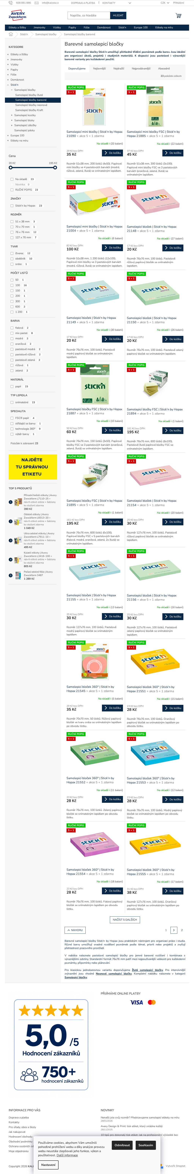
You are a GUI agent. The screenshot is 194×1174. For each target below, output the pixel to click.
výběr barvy (24, 434)
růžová (21, 365)
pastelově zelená (27, 360)
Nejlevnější (99, 68)
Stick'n (14, 85)
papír (21, 386)
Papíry (14, 69)
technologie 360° (28, 429)
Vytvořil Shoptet (175, 1166)
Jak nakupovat (17, 1132)
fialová (21, 328)
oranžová (23, 344)
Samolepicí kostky (25, 115)
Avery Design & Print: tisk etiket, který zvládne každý (132, 1126)
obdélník (23, 258)
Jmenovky (16, 59)
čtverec (22, 253)
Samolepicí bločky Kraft (29, 110)
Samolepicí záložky (25, 125)
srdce (21, 264)
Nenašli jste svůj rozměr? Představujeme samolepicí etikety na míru (140, 1117)
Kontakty (108, 3)
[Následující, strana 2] (174, 930)
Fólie (13, 74)
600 (20, 306)
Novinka (22, 184)
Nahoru (77, 930)
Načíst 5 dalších (125, 920)
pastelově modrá (27, 349)
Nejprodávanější (141, 68)
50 (19, 280)
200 (20, 296)
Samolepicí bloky (24, 120)
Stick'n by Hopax (28, 205)
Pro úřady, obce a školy (22, 1127)
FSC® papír (24, 418)
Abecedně (164, 68)
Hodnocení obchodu (20, 1136)
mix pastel (24, 333)
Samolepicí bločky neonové (31, 105)
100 (21, 285)
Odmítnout (122, 1145)
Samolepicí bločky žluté (29, 95)
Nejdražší (118, 68)
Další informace (67, 1155)
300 (20, 301)
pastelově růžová (28, 354)
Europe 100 (17, 135)
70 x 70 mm (25, 227)
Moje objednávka (18, 1151)
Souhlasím (145, 1145)
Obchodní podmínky (20, 1141)
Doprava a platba (83, 3)
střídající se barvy (28, 423)
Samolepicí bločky (24, 90)
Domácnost (17, 80)
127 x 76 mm (25, 237)
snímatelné (25, 402)
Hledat (118, 15)
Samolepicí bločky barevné (30, 100)
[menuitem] (17, 28)
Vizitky (14, 64)
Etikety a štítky (19, 54)
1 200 (21, 312)
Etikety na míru (19, 140)
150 (20, 290)
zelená (21, 370)
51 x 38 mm (25, 221)
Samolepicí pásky (24, 130)
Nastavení (48, 1165)
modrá (21, 338)
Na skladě (24, 179)
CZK (163, 3)
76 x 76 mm (25, 232)
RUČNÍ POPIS (26, 190)
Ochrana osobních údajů (23, 1146)
